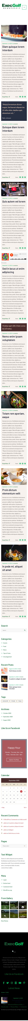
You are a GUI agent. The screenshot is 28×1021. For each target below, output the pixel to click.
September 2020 (8, 716)
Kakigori (11, 830)
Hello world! (23, 819)
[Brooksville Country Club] (23, 905)
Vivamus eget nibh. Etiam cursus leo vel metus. (13, 327)
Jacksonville (5, 701)
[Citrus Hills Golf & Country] (14, 905)
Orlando (13, 701)
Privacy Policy (14, 1007)
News (5, 650)
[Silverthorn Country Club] (5, 905)
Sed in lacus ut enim (15, 671)
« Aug (2, 807)
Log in (5, 880)
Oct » (25, 807)
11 (21, 791)
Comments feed (7, 886)
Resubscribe (4, 1007)
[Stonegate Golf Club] (14, 914)
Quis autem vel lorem (13, 201)
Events (5, 643)
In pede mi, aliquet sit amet (17, 679)
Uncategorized (7, 657)
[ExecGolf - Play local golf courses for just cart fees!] (11, 6)
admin (5, 823)
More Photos (4, 921)
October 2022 (7, 713)
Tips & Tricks (6, 653)
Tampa (19, 701)
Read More (5, 97)
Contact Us (23, 1007)
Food (4, 646)
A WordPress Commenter (10, 819)
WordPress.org (7, 890)
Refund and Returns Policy (15, 1004)
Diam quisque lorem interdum (15, 687)
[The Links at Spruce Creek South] (5, 914)
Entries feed (6, 883)
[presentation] (4, 476)
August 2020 (6, 720)
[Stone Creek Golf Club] (23, 914)
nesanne (16, 43)
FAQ (4, 1004)
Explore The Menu (14, 760)
